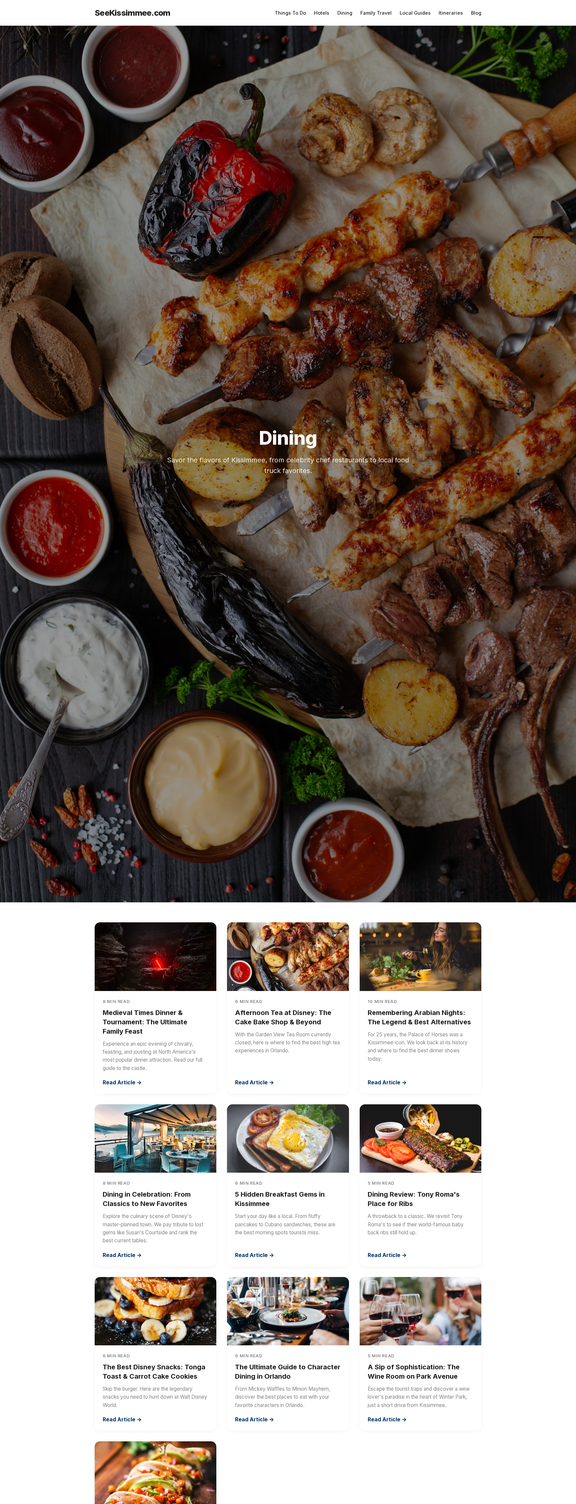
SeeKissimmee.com (132, 13)
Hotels (321, 13)
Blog (476, 13)
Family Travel (376, 13)
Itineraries (451, 13)
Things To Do (290, 13)
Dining (344, 13)
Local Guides (415, 13)
